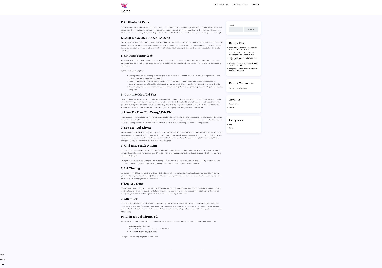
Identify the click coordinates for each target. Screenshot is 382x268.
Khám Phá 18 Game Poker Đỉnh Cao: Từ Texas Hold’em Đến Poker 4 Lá (242, 54)
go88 (2, 265)
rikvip (2, 255)
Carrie (126, 11)
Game (231, 128)
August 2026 (234, 104)
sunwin (2, 260)
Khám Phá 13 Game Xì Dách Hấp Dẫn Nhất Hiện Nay (243, 59)
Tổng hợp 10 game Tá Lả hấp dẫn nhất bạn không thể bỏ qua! (243, 64)
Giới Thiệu (255, 4)
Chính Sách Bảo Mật (221, 4)
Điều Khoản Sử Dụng (240, 4)
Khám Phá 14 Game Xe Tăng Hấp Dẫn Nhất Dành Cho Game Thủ (243, 48)
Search (231, 25)
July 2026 (232, 107)
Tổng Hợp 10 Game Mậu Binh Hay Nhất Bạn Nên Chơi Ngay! (243, 70)
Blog (230, 125)
